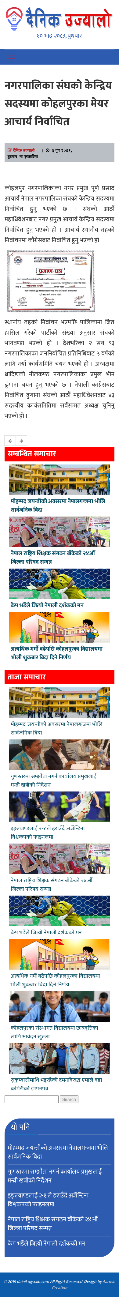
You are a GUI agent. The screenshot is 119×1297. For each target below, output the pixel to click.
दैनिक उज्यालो (23, 150)
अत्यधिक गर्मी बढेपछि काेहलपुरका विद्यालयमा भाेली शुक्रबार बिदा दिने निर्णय (57, 653)
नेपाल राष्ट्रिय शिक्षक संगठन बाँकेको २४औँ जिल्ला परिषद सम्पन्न (53, 558)
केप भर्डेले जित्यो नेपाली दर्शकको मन (47, 605)
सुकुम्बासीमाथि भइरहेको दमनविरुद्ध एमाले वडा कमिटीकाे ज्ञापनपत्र (56, 1084)
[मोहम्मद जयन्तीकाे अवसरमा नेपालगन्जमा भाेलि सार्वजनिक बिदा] (59, 479)
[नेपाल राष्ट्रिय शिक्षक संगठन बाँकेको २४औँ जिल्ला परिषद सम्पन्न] (59, 531)
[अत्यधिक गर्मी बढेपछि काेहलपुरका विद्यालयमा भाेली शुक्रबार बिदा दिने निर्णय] (59, 626)
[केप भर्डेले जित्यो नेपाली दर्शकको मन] (59, 583)
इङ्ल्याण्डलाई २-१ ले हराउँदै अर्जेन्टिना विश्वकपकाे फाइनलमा (48, 833)
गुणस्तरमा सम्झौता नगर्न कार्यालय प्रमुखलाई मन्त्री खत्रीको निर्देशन (53, 781)
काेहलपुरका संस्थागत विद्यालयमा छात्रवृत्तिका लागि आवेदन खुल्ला (54, 1032)
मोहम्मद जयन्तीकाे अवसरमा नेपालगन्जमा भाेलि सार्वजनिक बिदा (58, 506)
